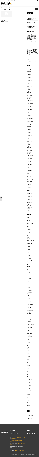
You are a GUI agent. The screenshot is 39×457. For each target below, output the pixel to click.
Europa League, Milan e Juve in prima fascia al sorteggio (32, 22)
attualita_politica (30, 223)
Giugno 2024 (29, 107)
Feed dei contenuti (30, 415)
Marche (28, 289)
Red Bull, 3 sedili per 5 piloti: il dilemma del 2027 (31, 19)
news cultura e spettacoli (31, 309)
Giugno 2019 (29, 187)
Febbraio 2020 (29, 175)
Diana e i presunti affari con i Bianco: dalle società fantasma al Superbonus (32, 38)
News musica (29, 318)
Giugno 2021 (29, 162)
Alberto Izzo (2, 21)
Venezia (28, 405)
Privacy (19, 454)
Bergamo (28, 231)
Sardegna (28, 354)
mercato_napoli (29, 292)
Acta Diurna (29, 218)
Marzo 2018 (29, 210)
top (27, 376)
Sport (28, 368)
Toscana (28, 394)
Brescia (28, 234)
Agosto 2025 (29, 86)
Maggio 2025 (29, 91)
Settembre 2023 (30, 121)
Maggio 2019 (29, 188)
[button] (37, 0)
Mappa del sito (34, 454)
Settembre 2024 (30, 103)
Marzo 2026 (29, 75)
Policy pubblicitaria (28, 454)
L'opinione (29, 278)
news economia (30, 310)
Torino (28, 393)
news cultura (29, 307)
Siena (28, 362)
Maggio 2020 (29, 170)
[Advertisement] (25, 3)
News (28, 302)
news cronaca (29, 305)
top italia (28, 382)
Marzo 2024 (29, 112)
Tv (27, 397)
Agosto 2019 (29, 184)
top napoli (29, 385)
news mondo (29, 316)
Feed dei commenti (30, 416)
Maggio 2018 (29, 207)
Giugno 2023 (29, 126)
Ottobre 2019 (29, 181)
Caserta (28, 244)
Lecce (28, 284)
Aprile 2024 (29, 110)
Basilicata (28, 228)
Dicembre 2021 (29, 153)
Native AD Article (30, 301)
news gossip (29, 312)
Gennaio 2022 (29, 152)
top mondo (29, 383)
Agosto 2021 (29, 159)
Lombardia (29, 287)
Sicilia (28, 359)
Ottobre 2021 (29, 156)
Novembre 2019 (30, 179)
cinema (28, 249)
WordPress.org (29, 418)
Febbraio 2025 (29, 95)
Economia (29, 258)
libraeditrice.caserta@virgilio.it (19, 450)
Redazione (12, 454)
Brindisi (28, 235)
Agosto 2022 (29, 141)
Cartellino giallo (29, 243)
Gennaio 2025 (29, 97)
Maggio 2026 (29, 72)
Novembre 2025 (30, 81)
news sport (29, 321)
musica (28, 298)
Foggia (28, 264)
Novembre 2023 (30, 118)
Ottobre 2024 (29, 101)
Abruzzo (28, 217)
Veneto (28, 403)
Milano (28, 293)
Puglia (28, 347)
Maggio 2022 (29, 146)
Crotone (28, 255)
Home (1, 7)
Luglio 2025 (29, 88)
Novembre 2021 (30, 155)
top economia (29, 379)
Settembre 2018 (30, 201)
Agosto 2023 (29, 123)
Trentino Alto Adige (30, 396)
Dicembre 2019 (29, 178)
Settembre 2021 (30, 158)
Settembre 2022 (30, 139)
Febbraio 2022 (29, 150)
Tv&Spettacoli (29, 399)
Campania (29, 241)
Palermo (28, 331)
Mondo (28, 296)
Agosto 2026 (29, 68)
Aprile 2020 (29, 172)
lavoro (28, 281)
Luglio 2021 (29, 161)
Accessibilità (22, 454)
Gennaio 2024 (29, 115)
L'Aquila (28, 276)
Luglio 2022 (29, 143)
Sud (28, 370)
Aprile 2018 (29, 208)
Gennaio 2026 (29, 78)
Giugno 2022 (29, 144)
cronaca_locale (29, 254)
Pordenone (29, 344)
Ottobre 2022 (29, 138)
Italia (28, 275)
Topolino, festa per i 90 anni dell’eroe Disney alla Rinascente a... (6, 19)
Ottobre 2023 (29, 120)
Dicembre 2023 (29, 117)
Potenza (28, 345)
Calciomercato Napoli (30, 240)
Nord (28, 328)
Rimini (28, 348)
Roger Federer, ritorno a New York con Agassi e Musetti (32, 16)
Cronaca (28, 252)
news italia (29, 315)
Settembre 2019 (30, 182)
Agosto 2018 (29, 202)
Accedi (15, 0)
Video (28, 406)
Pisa (28, 339)
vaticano (28, 402)
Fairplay (28, 263)
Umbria (28, 400)
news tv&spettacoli (30, 325)
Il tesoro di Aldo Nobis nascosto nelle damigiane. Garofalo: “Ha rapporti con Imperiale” (32, 50)
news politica (29, 319)
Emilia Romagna (30, 260)
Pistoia (28, 341)
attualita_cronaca (30, 221)
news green (29, 313)
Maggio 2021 (29, 164)
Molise (28, 295)
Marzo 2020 (29, 173)
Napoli (28, 299)
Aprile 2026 (29, 74)
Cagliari (28, 237)
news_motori (29, 327)
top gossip (29, 380)
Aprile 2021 (29, 165)
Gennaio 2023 (29, 133)
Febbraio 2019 (29, 193)
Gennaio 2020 (29, 176)
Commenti (29, 250)
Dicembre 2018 (29, 196)
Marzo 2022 (29, 149)
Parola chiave (29, 333)
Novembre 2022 (30, 136)
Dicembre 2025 (29, 80)
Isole (28, 273)
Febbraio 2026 (29, 77)
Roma (28, 350)
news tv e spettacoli (30, 324)
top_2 (28, 391)
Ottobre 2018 (29, 199)
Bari (28, 226)
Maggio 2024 (29, 109)
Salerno (28, 351)
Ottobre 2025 (29, 83)
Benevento (29, 229)
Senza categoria (30, 357)
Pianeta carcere (29, 336)
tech (28, 373)
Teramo (28, 374)
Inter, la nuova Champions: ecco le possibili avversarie (32, 27)
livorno (28, 286)
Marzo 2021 (29, 167)
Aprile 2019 (29, 190)
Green (28, 269)
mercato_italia (29, 290)
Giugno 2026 (29, 71)
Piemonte (29, 338)
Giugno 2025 (29, 89)
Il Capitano (29, 270)
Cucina (28, 257)
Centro (28, 247)
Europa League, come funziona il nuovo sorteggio (32, 24)
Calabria (28, 238)
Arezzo (28, 220)
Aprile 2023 (29, 129)
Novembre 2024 (30, 100)
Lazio (28, 283)
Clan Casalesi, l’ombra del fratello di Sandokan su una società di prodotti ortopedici (32, 35)
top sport (28, 388)
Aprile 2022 (29, 147)
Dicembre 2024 (29, 98)
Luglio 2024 (29, 106)
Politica (28, 342)
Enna (28, 261)
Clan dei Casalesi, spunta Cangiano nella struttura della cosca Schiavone (32, 46)
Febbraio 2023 (29, 132)
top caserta (29, 377)
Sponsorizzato (29, 367)
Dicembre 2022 (29, 135)
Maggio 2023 (29, 127)
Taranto (28, 371)
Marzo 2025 (29, 94)
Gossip (28, 267)
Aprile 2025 (29, 92)
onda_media (29, 330)
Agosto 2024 (29, 104)
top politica (29, 386)
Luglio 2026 (29, 69)
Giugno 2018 (29, 205)
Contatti (16, 454)
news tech (29, 322)
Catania (28, 246)
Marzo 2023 (29, 130)
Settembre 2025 (30, 84)
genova (28, 266)
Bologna (28, 232)
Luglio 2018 (29, 204)
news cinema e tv (30, 304)
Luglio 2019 (29, 185)
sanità (28, 353)
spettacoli (29, 365)
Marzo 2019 (29, 191)
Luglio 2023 (29, 124)
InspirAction (29, 272)
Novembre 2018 (30, 198)
